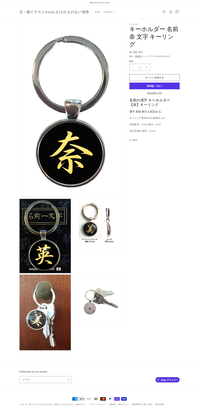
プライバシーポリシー (97, 404)
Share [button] (135, 140)
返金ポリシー (81, 404)
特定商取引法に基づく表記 (142, 404)
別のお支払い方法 (154, 93)
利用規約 (112, 404)
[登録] (68, 379)
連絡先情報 (159, 404)
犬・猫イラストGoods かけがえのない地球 (41, 404)
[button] (109, 12)
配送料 (138, 56)
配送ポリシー (124, 404)
